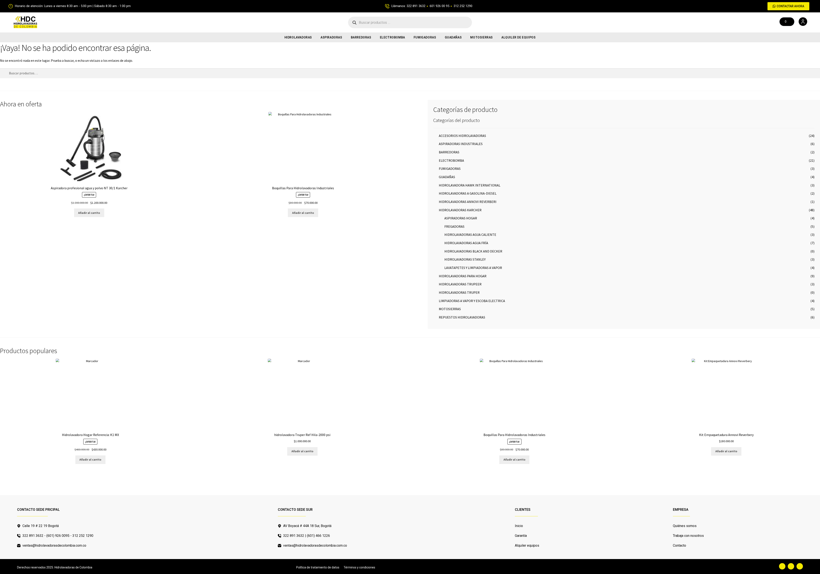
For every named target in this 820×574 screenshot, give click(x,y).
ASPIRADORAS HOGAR (460, 218)
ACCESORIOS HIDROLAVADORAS (462, 136)
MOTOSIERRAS (481, 37)
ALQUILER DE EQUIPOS (518, 37)
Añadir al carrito (89, 213)
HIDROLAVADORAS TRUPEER (460, 284)
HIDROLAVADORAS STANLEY (465, 259)
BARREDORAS (361, 37)
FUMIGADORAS (425, 37)
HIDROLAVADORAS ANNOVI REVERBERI (467, 202)
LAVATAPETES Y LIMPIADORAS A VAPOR (473, 268)
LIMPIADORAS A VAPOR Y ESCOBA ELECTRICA (472, 301)
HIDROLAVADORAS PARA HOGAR (462, 276)
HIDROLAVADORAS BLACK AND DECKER (473, 251)
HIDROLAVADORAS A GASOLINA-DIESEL (467, 193)
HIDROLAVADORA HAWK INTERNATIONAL (469, 185)
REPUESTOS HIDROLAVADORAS (462, 317)
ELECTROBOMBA (392, 37)
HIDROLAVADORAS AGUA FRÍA (466, 243)
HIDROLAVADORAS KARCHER (460, 210)
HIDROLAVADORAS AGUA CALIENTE (470, 234)
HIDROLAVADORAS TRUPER (459, 292)
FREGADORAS (454, 226)
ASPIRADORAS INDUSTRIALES (461, 144)
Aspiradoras (331, 37)
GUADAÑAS (453, 37)
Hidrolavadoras (298, 37)
